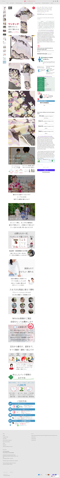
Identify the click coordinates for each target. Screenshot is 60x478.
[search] (55, 1)
